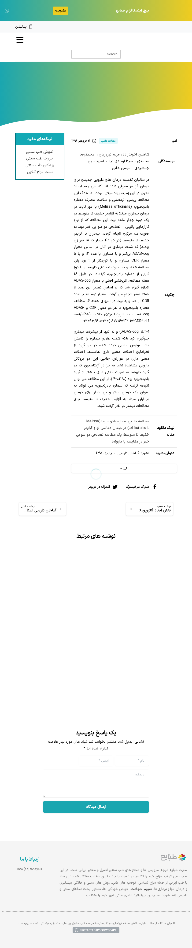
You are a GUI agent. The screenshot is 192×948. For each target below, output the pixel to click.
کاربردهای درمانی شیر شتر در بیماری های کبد (55, 598)
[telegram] (159, 27)
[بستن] (7, 10)
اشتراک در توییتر (99, 486)
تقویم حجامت (141, 889)
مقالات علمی (147, 95)
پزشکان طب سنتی (40, 165)
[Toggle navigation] (20, 40)
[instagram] (167, 27)
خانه (165, 95)
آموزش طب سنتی (40, 152)
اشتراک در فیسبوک (137, 486)
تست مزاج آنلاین (40, 172)
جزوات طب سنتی (39, 158)
